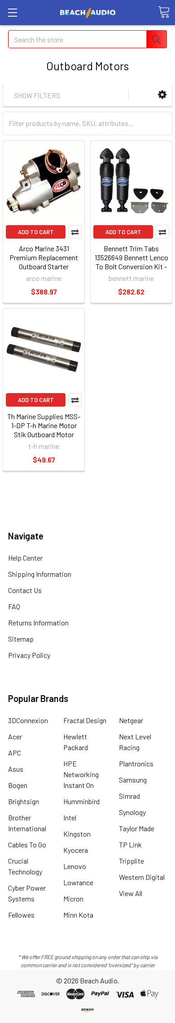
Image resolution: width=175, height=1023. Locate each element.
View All (130, 893)
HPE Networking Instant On (81, 774)
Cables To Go (27, 844)
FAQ (14, 606)
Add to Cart (36, 231)
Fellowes (21, 914)
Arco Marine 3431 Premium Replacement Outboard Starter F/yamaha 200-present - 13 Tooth (43, 266)
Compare (75, 232)
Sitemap (21, 638)
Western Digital (142, 877)
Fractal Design (84, 720)
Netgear (131, 720)
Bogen (17, 785)
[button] (162, 94)
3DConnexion (28, 720)
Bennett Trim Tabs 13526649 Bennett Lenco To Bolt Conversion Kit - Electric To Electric (131, 262)
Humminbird (81, 801)
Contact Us (25, 590)
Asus (15, 769)
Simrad (129, 796)
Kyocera (75, 850)
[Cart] (164, 12)
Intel (69, 817)
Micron (73, 898)
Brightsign (23, 801)
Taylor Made (136, 828)
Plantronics (136, 763)
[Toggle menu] (12, 12)
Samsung (133, 779)
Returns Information (38, 622)
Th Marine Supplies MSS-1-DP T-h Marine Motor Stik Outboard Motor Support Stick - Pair (43, 430)
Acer (15, 736)
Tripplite (131, 860)
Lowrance (78, 882)
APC (14, 752)
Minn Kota (78, 914)
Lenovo (74, 866)
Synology (132, 812)
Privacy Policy (29, 655)
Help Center (25, 557)
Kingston (77, 833)
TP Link (130, 844)
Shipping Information (39, 574)
